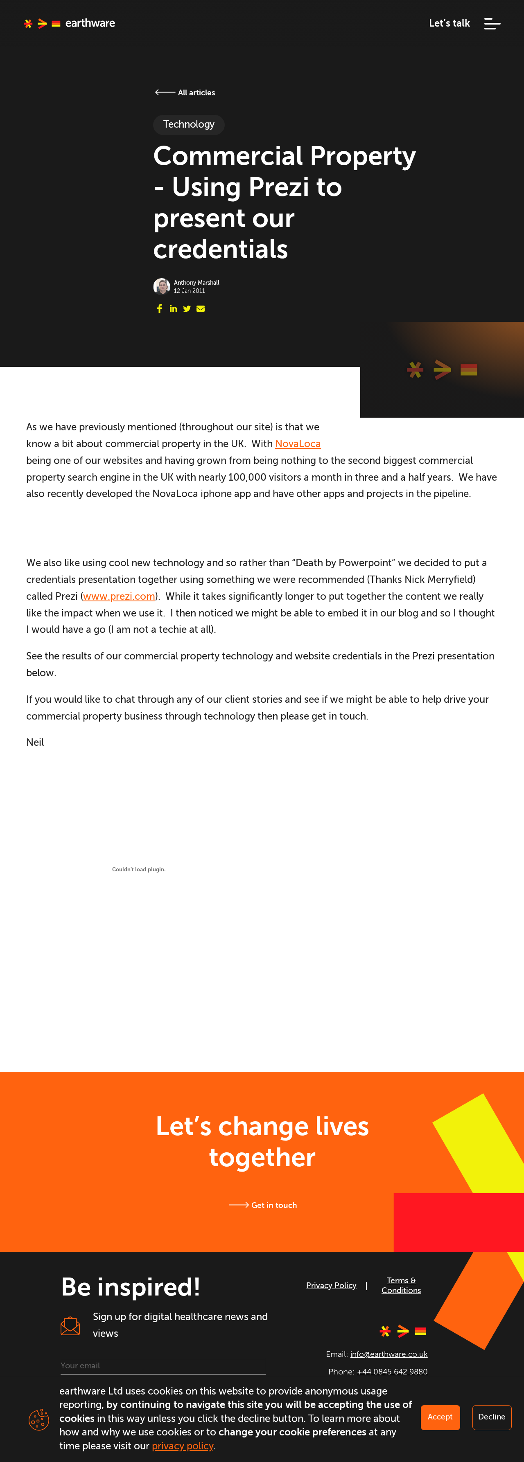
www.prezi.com (119, 597)
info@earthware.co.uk (389, 1355)
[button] (485, 23)
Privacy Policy (331, 1286)
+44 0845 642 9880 (392, 1372)
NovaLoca (298, 444)
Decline (492, 1417)
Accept (440, 1417)
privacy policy (182, 1446)
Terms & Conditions (401, 1286)
